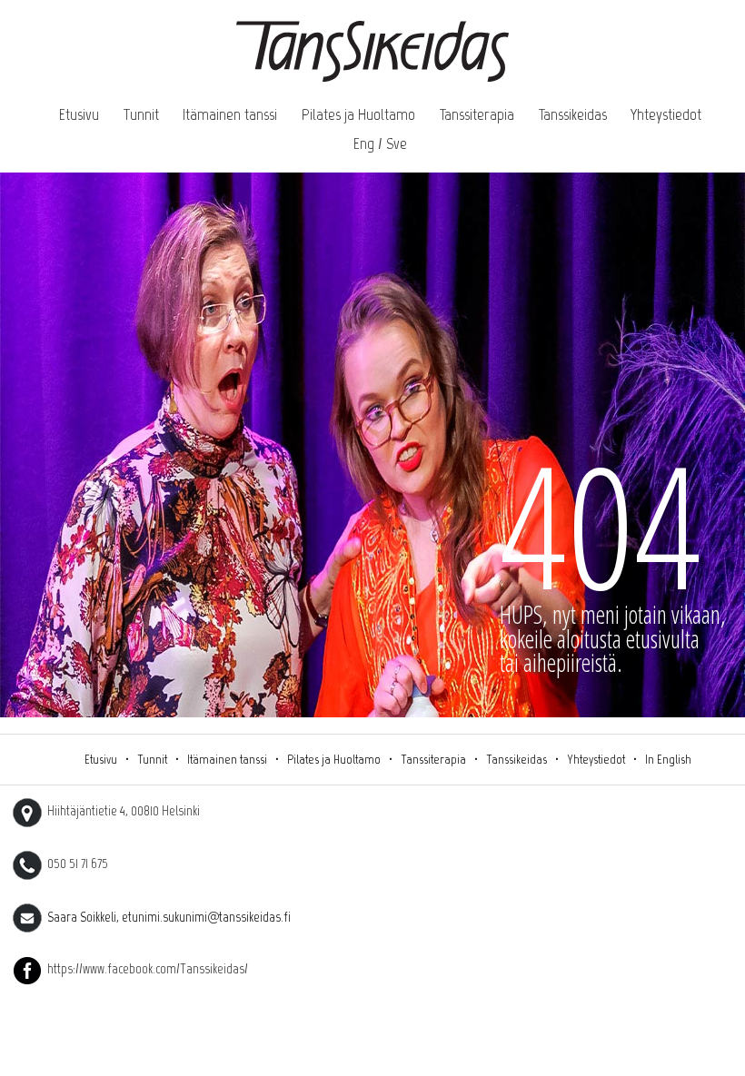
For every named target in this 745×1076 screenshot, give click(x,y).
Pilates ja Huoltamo (358, 114)
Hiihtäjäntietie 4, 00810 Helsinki (121, 811)
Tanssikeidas (573, 114)
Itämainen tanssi (230, 114)
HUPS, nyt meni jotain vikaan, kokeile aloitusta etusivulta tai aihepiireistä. (613, 638)
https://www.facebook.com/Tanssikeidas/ (145, 969)
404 (600, 524)
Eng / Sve (380, 143)
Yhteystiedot (666, 114)
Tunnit (141, 114)
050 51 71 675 (75, 863)
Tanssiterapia (477, 114)
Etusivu (79, 114)
